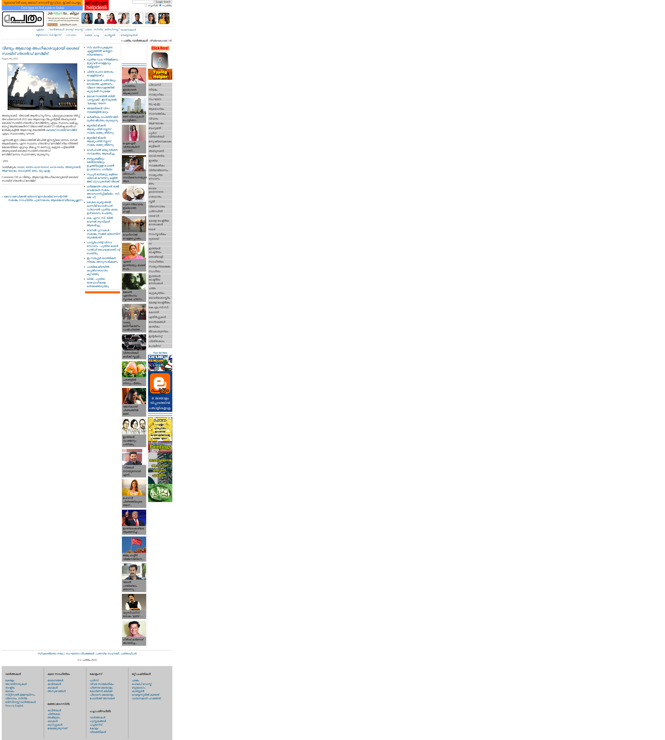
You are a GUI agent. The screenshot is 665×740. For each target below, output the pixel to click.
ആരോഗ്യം (156, 108)
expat (152, 229)
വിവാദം (153, 118)
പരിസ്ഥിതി (155, 211)
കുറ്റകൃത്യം (156, 292)
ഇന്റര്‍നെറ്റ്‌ (155, 336)
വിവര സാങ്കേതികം (102, 684)
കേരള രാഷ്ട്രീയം (159, 302)
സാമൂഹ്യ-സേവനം (156, 177)
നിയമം (153, 89)
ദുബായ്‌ (154, 238)
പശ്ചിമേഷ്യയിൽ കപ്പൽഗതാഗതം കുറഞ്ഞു (98, 270)
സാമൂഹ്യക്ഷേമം (160, 266)
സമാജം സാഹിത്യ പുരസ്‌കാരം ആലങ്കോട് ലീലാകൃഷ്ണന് (44, 200)
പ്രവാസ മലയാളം (102, 694)
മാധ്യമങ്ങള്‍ (157, 321)
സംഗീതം (154, 271)
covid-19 (154, 215)
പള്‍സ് (94, 680)
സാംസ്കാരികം (157, 234)
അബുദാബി (72, 167)
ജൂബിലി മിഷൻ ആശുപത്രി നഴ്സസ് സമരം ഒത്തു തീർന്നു (100, 129)
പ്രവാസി (155, 84)
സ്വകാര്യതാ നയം (51, 653)
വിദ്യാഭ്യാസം (158, 170)
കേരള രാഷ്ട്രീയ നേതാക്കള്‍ (159, 222)
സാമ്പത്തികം (157, 113)
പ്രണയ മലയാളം (101, 687)
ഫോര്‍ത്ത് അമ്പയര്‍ (102, 698)
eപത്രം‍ (167, 5)
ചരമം (152, 288)
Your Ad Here (160, 353)
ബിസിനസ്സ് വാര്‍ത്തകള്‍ (20, 702)
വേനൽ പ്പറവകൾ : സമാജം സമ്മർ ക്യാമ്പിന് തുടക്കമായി (103, 234)
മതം (34, 170)
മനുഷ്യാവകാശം (160, 141)
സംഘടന (155, 99)
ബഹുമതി (24, 170)
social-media (57, 167)
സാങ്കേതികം (157, 165)
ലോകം (9, 691)
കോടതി (154, 312)
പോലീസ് (155, 345)
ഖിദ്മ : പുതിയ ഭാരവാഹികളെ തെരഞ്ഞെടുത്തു (98, 282)
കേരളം (9, 680)
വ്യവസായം (157, 206)
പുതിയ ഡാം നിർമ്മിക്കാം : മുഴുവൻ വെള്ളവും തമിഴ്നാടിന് (103, 63)
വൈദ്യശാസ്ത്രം (159, 297)
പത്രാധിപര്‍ (128, 653)
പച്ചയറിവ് (96, 724)
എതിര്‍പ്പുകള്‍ (157, 317)
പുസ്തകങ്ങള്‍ (98, 721)
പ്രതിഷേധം (157, 341)
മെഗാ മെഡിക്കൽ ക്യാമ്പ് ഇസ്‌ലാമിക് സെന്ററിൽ (35, 196)
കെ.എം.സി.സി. (159, 307)
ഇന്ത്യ (153, 160)
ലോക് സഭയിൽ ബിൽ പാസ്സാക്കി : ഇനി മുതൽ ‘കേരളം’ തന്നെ (102, 100)
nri (150, 243)
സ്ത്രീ (152, 201)
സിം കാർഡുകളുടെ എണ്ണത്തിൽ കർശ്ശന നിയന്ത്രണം (99, 51)
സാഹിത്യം (156, 261)
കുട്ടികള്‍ (154, 146)
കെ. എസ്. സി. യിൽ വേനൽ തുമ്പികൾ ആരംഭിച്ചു (100, 221)
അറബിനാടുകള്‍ (16, 684)
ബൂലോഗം (138, 687)
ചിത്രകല (53, 713)
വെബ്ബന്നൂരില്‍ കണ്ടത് (145, 694)
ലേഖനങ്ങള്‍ (55, 680)
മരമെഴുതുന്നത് (57, 728)
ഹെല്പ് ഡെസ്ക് (142, 684)
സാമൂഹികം (156, 94)
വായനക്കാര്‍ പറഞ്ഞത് (146, 698)
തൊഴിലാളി (156, 256)
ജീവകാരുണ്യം (158, 331)
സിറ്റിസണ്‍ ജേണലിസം (20, 694)
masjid (20, 167)
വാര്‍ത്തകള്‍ (97, 717)
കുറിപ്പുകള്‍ (54, 724)
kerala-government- (156, 190)
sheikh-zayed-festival (37, 167)
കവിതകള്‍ (54, 684)
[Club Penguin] (160, 370)
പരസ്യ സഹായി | (108, 653)
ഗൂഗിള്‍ (153, 5)
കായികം (154, 326)
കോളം (94, 728)
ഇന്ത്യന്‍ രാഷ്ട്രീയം (155, 250)
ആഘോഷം (9, 170)
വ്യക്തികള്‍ (98, 731)
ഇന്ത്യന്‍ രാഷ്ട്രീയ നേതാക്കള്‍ (156, 280)
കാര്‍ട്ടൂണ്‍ (138, 691)
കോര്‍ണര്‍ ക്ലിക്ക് (101, 691)
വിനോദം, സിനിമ (16, 698)
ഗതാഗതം (155, 196)
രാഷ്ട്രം (10, 687)
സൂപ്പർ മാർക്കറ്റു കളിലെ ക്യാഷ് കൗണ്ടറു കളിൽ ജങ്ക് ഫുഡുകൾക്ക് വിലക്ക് (103, 178)
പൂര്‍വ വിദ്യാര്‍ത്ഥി (156, 134)
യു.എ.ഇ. (45, 170)
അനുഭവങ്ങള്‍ (56, 691)
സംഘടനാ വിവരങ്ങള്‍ (80, 653)
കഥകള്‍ (52, 687)
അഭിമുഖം (53, 717)
